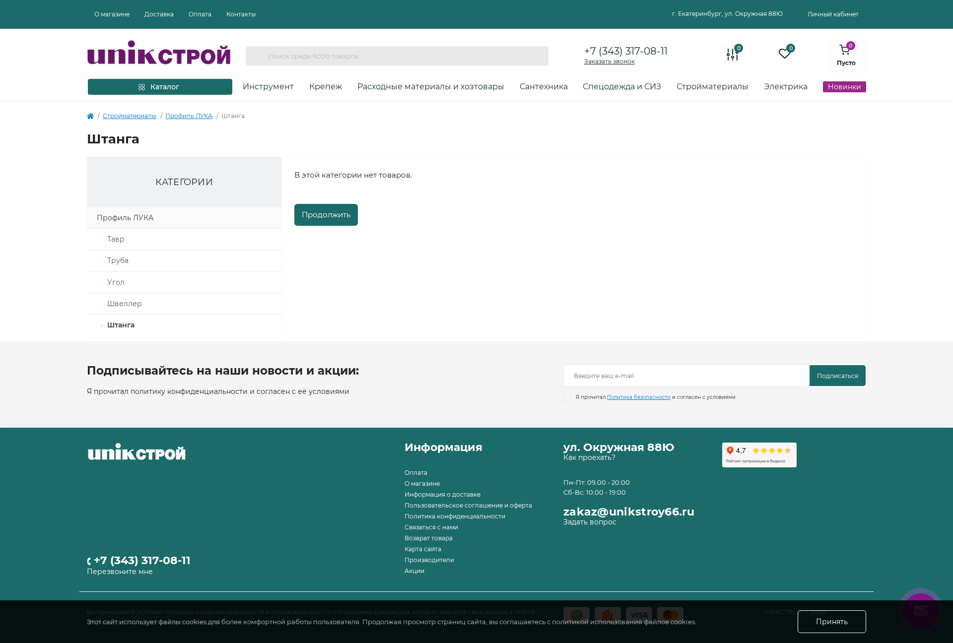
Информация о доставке (442, 494)
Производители (429, 560)
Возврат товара (429, 538)
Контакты (241, 14)
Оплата (200, 14)
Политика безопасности (639, 397)
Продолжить (326, 214)
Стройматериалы (129, 116)
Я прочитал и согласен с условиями (656, 397)
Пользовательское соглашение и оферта (468, 505)
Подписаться (837, 376)
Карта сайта (423, 549)
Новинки (844, 86)
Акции (414, 571)
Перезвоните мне (120, 571)
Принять (832, 621)
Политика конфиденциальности (455, 516)
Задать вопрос (589, 521)
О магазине (112, 14)
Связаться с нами (431, 527)
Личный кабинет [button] (833, 14)
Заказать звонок (609, 61)
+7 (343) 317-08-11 (626, 51)
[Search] (257, 56)
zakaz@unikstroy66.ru (628, 512)
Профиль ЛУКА (188, 116)
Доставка (159, 14)
